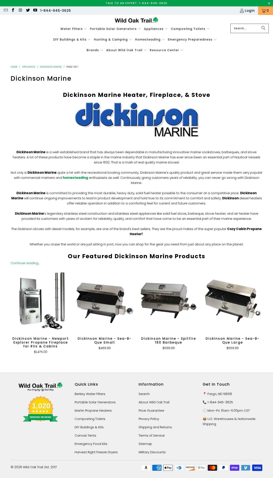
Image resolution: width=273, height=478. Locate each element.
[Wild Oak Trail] (136, 20)
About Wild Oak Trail (154, 402)
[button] (73, 29)
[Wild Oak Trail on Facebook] (13, 10)
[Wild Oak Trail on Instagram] (20, 10)
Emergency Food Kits (91, 444)
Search (144, 394)
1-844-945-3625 (55, 10)
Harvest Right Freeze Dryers (96, 452)
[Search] (263, 28)
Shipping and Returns (155, 427)
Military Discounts (152, 452)
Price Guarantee (151, 410)
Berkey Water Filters (90, 394)
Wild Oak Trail (33, 467)
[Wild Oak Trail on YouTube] (35, 10)
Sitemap (145, 444)
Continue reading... (25, 263)
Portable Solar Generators (95, 402)
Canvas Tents (85, 435)
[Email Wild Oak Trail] (5, 10)
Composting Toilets (90, 419)
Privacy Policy (149, 419)
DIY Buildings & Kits (89, 427)
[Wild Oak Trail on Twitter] (27, 10)
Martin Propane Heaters (93, 410)
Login (250, 10)
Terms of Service (152, 435)
